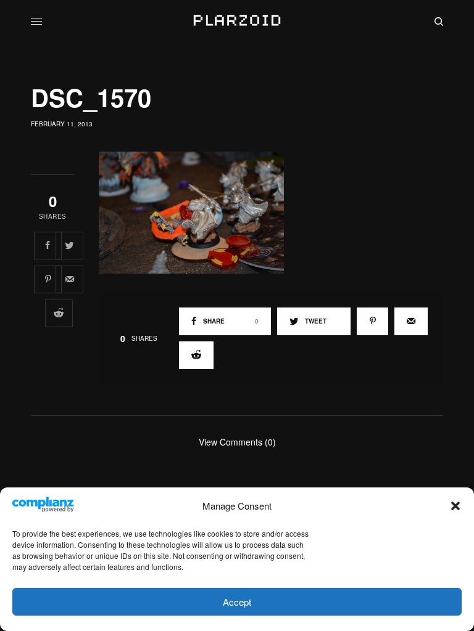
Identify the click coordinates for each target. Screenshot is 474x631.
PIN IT (277, 212)
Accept (237, 601)
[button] (455, 506)
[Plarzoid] (236, 21)
